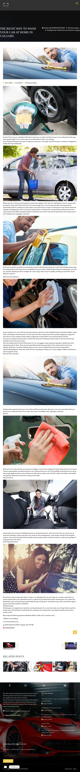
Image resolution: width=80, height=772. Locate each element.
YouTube (65, 685)
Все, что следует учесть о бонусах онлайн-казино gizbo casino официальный (57, 731)
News (74, 769)
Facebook (9, 685)
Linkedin (44, 685)
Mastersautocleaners (21, 769)
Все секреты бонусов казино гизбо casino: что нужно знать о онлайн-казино (58, 716)
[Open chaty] (5, 767)
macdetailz (18, 83)
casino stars (45, 723)
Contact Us (68, 769)
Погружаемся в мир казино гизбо (51, 708)
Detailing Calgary (31, 83)
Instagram (25, 685)
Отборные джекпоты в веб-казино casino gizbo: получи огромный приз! (58, 700)
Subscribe (8, 761)
